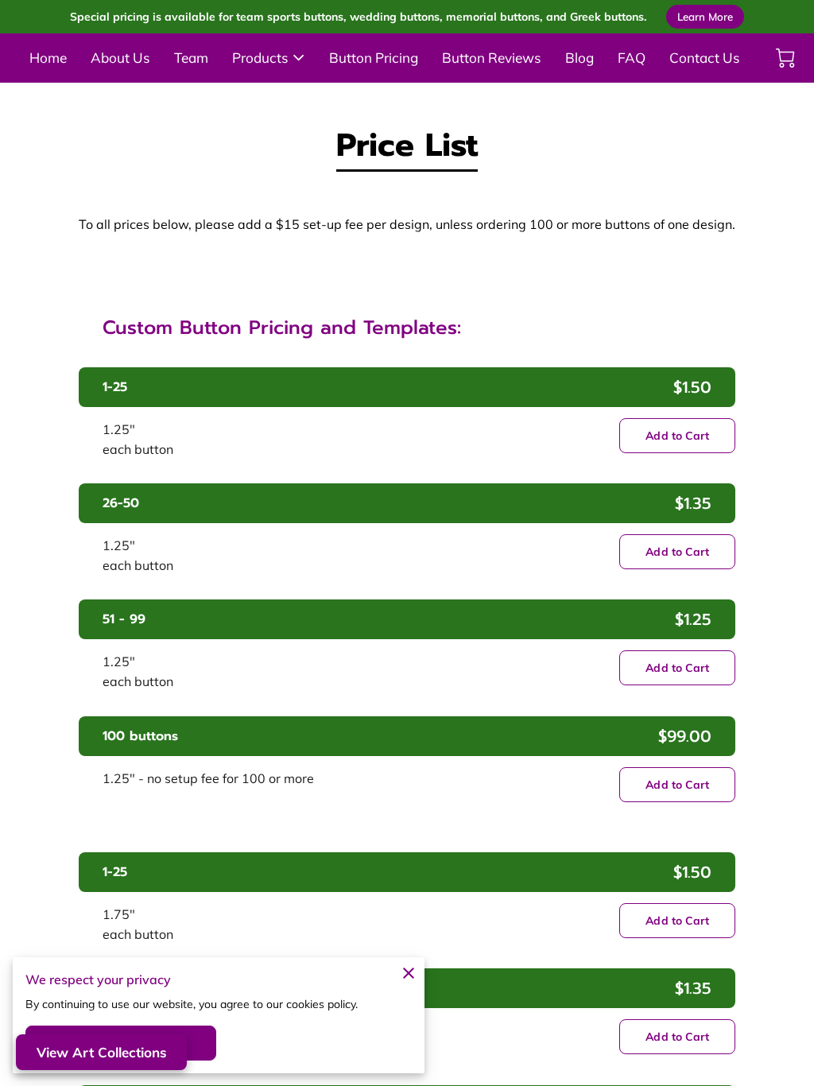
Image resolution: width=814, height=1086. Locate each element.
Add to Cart (677, 436)
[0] (785, 58)
